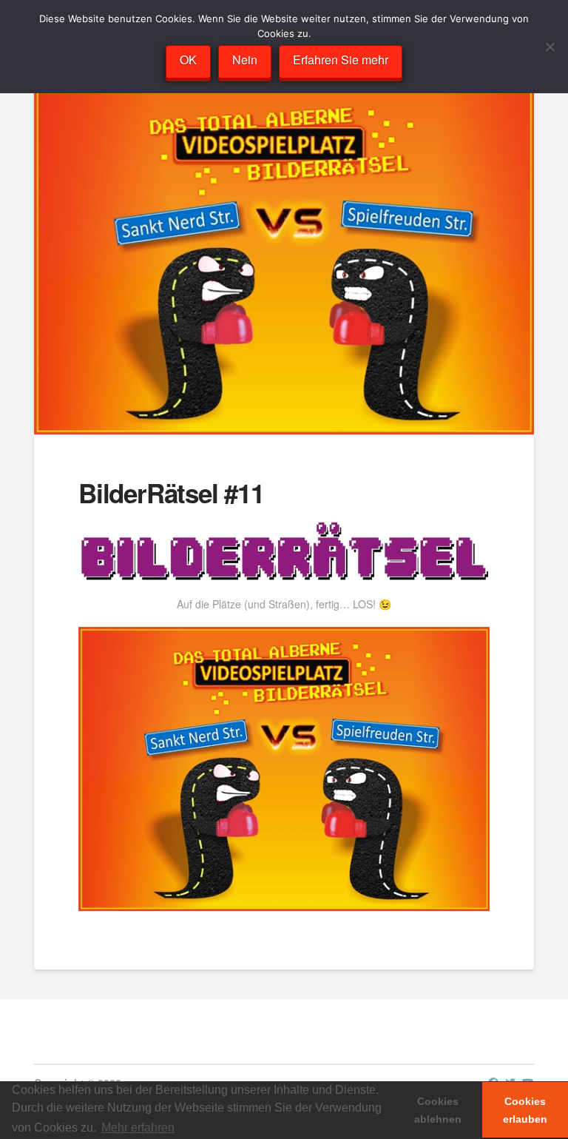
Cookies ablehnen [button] (438, 1110)
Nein (244, 59)
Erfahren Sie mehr (340, 59)
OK (188, 59)
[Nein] (549, 46)
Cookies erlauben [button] (525, 1110)
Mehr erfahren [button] (138, 1127)
